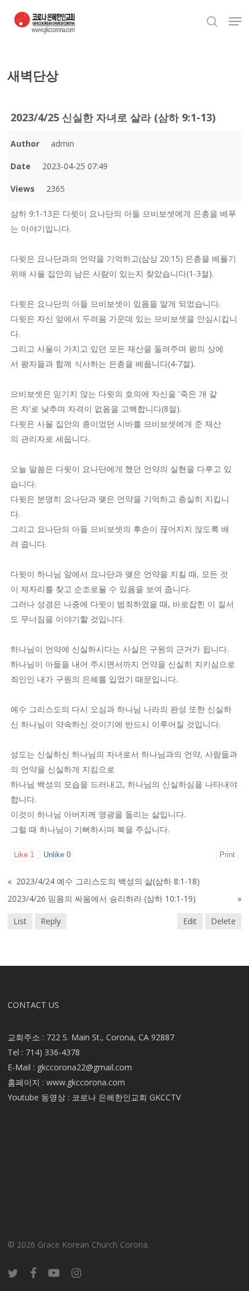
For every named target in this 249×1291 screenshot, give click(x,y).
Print (227, 854)
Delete (223, 921)
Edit (190, 921)
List (20, 921)
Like (24, 854)
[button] (235, 21)
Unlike (57, 854)
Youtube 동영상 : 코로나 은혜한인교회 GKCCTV (94, 1097)
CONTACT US (33, 1004)
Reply (51, 921)
